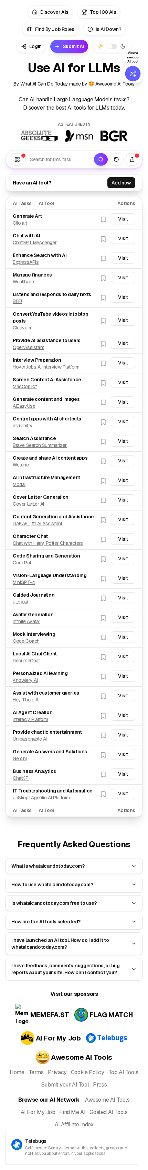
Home (17, 1072)
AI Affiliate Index (74, 1124)
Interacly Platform (30, 719)
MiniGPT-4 (24, 582)
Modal (19, 484)
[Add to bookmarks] (103, 219)
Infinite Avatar (26, 621)
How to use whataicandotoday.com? (52, 884)
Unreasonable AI (30, 739)
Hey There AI (26, 700)
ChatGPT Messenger (34, 242)
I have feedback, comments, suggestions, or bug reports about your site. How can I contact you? (65, 969)
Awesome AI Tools (107, 1099)
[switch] (112, 46)
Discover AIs (54, 12)
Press (100, 1084)
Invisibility (22, 426)
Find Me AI (72, 1112)
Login (35, 46)
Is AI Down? (108, 29)
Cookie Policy (87, 1072)
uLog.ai (20, 602)
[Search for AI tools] (101, 159)
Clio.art (20, 223)
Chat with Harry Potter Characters (48, 543)
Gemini (20, 758)
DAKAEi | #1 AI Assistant (37, 523)
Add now (121, 183)
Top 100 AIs (103, 12)
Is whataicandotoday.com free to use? (54, 903)
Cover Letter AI (28, 504)
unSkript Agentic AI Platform (41, 798)
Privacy (57, 1072)
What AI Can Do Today (44, 84)
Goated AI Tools (108, 1112)
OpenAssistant (28, 347)
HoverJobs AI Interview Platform (46, 367)
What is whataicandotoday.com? (47, 866)
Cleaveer (22, 328)
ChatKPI (21, 778)
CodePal (22, 563)
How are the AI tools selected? (46, 922)
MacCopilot (25, 386)
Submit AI (73, 46)
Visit (123, 219)
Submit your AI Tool (65, 1084)
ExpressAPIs (26, 262)
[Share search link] (132, 159)
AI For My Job (38, 1112)
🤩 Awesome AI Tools (111, 84)
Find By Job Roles (54, 29)
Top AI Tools (123, 1072)
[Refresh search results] (116, 159)
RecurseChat (26, 660)
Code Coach (26, 641)
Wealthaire (23, 282)
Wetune (21, 465)
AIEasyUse (24, 406)
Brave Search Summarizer (40, 445)
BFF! (17, 301)
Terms (36, 1072)
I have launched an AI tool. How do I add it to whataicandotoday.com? (60, 943)
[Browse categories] (17, 159)
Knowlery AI (25, 680)
